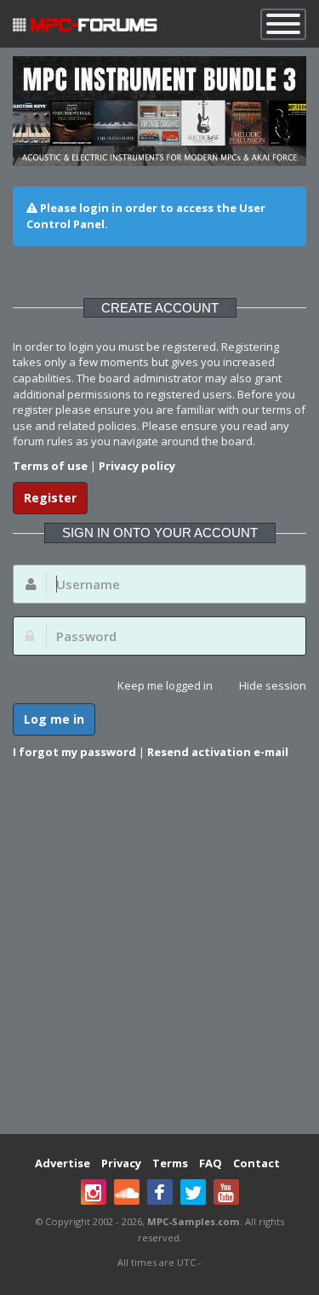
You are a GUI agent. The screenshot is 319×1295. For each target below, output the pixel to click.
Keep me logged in (165, 685)
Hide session (272, 685)
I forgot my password (74, 751)
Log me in (54, 719)
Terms (170, 1163)
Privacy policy (137, 465)
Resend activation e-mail (217, 751)
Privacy (121, 1163)
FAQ (210, 1163)
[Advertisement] (159, 957)
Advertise (62, 1163)
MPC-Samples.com (193, 1221)
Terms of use (50, 465)
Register (50, 498)
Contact (256, 1163)
